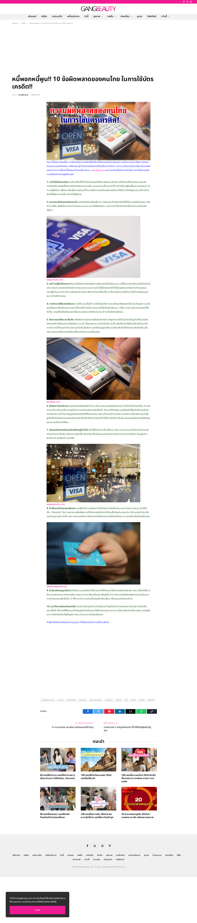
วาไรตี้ (164, 16)
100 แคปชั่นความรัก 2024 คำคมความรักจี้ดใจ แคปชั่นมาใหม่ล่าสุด (97, 816)
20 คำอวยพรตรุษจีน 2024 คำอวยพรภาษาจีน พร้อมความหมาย (137, 816)
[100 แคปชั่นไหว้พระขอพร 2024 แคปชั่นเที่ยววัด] (98, 759)
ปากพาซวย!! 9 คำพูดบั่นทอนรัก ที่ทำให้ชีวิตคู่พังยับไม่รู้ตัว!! (127, 729)
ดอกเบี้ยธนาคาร (48, 700)
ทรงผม (70, 855)
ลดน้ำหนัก (120, 855)
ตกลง (37, 909)
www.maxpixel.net (57, 586)
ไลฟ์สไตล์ (151, 16)
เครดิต (141, 700)
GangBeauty (23, 95)
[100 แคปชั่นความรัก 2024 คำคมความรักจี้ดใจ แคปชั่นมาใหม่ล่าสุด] (98, 798)
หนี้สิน (133, 700)
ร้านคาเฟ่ (76, 859)
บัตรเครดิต (71, 700)
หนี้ (126, 700)
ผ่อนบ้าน (108, 700)
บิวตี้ (86, 16)
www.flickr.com (55, 280)
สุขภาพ (96, 16)
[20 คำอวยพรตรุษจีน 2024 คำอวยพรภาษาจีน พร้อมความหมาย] (139, 798)
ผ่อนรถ (119, 700)
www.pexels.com (56, 504)
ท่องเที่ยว (125, 16)
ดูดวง (139, 16)
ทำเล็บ (100, 855)
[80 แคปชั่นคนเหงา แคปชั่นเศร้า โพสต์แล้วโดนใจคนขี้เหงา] (58, 798)
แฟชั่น (110, 16)
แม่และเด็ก (57, 16)
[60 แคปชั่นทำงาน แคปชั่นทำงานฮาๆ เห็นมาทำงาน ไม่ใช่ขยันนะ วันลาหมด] (58, 759)
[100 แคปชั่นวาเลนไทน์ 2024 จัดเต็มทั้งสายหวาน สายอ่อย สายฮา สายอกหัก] (139, 759)
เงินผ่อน (151, 700)
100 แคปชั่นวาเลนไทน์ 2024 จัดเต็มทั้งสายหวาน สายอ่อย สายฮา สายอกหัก (138, 778)
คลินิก (44, 16)
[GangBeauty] (98, 9)
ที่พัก (179, 855)
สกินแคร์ (32, 16)
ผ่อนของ (82, 700)
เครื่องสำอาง (73, 16)
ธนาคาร (61, 700)
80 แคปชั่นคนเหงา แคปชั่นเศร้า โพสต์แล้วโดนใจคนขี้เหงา (55, 816)
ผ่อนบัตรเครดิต (96, 700)
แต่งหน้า (89, 855)
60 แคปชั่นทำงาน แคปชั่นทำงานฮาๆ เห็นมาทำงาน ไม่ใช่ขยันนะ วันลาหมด (57, 777)
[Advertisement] (98, 51)
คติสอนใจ (108, 859)
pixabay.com (53, 402)
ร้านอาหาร (157, 855)
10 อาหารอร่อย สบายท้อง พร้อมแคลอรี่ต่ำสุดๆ (72, 727)
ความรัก (96, 859)
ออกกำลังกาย (134, 855)
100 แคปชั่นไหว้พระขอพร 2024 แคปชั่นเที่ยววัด (96, 777)
